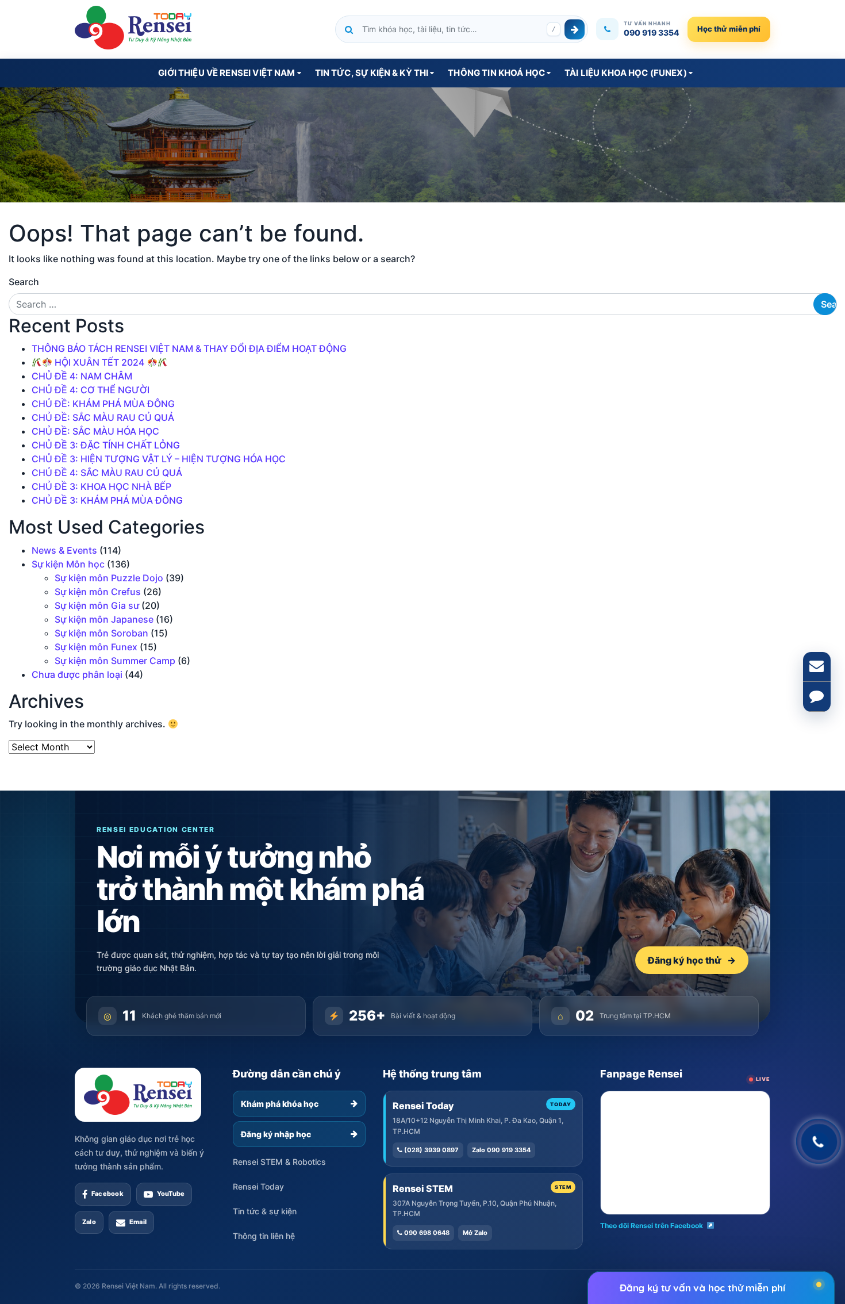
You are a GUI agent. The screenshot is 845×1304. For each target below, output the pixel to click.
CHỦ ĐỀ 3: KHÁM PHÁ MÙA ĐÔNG (107, 500)
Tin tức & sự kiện (265, 1211)
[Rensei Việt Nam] (133, 27)
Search (24, 281)
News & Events (64, 550)
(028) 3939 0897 (430, 1150)
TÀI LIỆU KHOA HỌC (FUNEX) (625, 72)
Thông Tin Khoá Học (496, 72)
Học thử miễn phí (728, 28)
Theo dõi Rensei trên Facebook (651, 1225)
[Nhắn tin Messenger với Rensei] (817, 697)
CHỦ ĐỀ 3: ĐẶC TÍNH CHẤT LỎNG (106, 445)
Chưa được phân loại (77, 674)
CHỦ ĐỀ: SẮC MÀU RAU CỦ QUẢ (103, 417)
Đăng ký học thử (692, 960)
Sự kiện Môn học (68, 564)
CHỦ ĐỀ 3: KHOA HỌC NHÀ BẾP (101, 486)
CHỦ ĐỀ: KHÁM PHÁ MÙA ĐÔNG (103, 403)
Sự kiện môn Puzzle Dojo (109, 578)
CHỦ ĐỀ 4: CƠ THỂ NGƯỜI (90, 390)
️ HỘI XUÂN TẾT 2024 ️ (99, 362)
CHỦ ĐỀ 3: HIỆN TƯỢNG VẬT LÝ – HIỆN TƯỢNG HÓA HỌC (159, 459)
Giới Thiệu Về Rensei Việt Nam (226, 72)
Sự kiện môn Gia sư (97, 605)
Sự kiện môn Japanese (104, 619)
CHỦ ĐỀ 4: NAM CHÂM (82, 376)
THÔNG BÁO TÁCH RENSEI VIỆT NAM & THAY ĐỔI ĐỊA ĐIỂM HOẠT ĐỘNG (189, 348)
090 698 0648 (426, 1233)
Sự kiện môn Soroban (101, 633)
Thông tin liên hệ (264, 1236)
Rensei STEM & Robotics (279, 1162)
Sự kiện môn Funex (96, 647)
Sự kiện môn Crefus (98, 591)
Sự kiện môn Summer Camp (115, 660)
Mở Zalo (475, 1233)
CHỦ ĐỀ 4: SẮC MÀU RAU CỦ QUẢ (107, 472)
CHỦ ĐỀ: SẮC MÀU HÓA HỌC (95, 431)
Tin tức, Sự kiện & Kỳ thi (372, 72)
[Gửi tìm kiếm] (574, 29)
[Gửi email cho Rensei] (817, 667)
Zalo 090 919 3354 (501, 1150)
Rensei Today (258, 1186)
